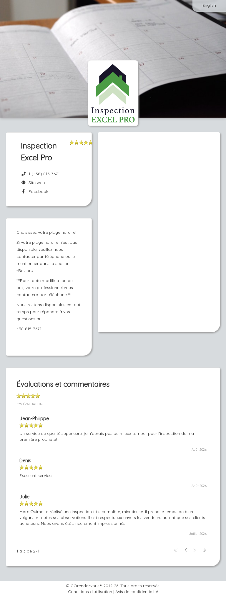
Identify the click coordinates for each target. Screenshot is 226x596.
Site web (35, 182)
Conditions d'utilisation (90, 591)
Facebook (37, 191)
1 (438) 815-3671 (44, 173)
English (209, 5)
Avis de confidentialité (136, 591)
